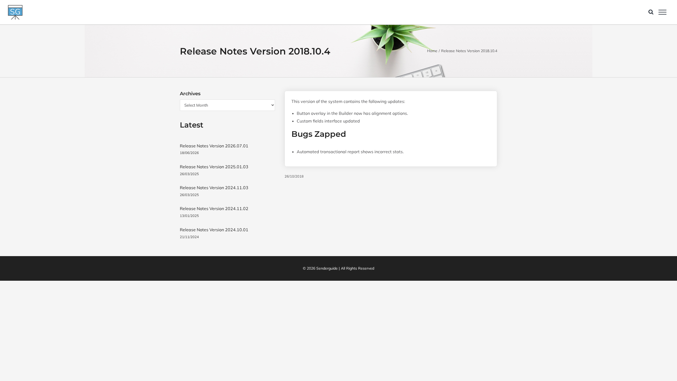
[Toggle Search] (650, 12)
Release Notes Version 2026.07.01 (214, 145)
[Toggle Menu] (662, 12)
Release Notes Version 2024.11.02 (214, 208)
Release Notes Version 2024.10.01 (214, 229)
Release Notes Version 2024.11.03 (214, 187)
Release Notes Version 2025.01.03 (214, 166)
